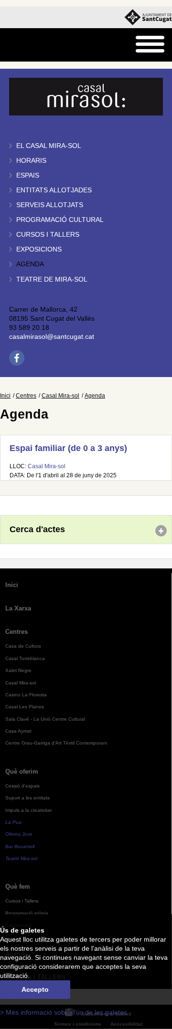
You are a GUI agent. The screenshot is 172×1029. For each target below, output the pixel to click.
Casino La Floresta (26, 694)
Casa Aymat (18, 731)
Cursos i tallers (47, 234)
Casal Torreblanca (25, 658)
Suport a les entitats (27, 797)
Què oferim (21, 771)
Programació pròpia (26, 913)
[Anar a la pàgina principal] (32, 45)
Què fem (17, 886)
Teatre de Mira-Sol (51, 279)
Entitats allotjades (54, 190)
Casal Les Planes (24, 706)
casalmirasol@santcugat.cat (51, 336)
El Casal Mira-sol (48, 145)
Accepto (35, 989)
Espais (27, 175)
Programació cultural (60, 219)
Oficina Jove (18, 834)
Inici (5, 395)
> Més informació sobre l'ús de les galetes (63, 1012)
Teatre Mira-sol (21, 858)
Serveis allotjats (49, 205)
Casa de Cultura (23, 646)
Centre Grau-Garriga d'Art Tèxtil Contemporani (56, 743)
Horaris (31, 160)
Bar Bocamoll (19, 846)
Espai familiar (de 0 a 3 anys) (68, 448)
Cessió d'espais (22, 785)
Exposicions (39, 249)
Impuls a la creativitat (28, 810)
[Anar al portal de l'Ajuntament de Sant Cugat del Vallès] (148, 17)
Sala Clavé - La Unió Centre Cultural (45, 719)
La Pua (13, 822)
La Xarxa (18, 608)
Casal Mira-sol (60, 395)
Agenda (30, 264)
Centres (26, 395)
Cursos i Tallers (21, 900)
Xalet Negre (18, 670)
